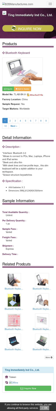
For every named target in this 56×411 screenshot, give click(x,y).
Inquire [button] (9, 88)
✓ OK (44, 408)
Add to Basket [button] (23, 88)
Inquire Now (29, 28)
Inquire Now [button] (30, 388)
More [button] (48, 357)
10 (5, 125)
